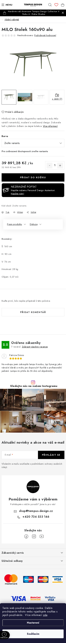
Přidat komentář (33, 312)
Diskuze (34, 224)
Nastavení (33, 623)
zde (45, 615)
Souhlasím (33, 634)
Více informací (50, 126)
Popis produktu (14, 224)
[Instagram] (34, 536)
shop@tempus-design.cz (36, 511)
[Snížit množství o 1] (49, 165)
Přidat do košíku (33, 177)
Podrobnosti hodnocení (45, 35)
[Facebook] (26, 536)
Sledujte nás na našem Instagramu (33, 386)
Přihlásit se (51, 454)
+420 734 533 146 (35, 517)
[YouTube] (42, 536)
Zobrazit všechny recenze (35, 346)
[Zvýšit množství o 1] (60, 165)
